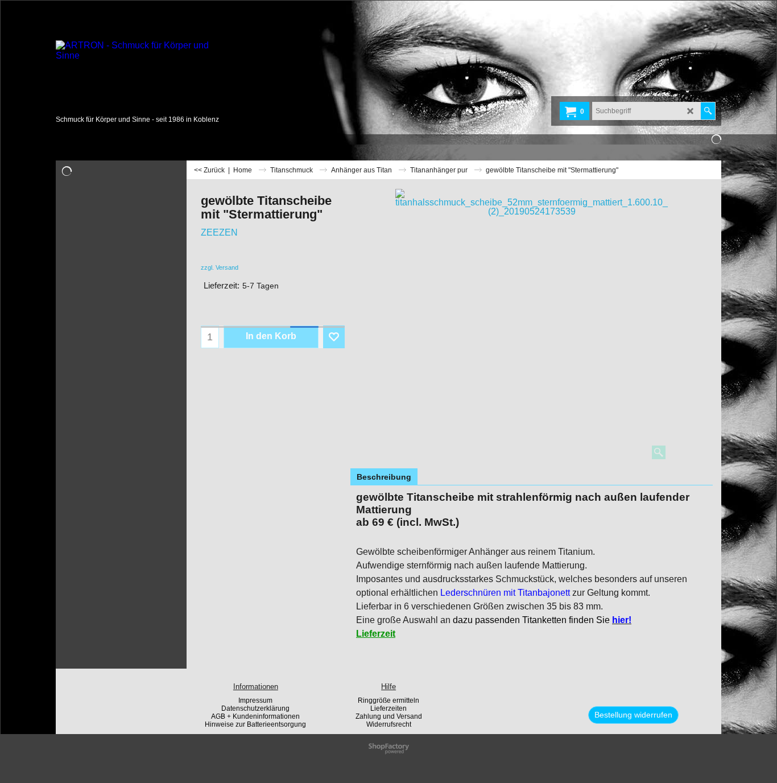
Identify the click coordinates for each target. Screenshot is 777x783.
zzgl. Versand (219, 267)
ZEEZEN (219, 232)
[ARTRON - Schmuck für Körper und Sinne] (141, 76)
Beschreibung (384, 476)
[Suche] (708, 110)
